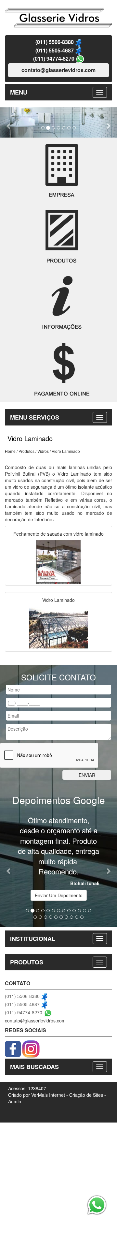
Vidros (43, 451)
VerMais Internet (48, 1095)
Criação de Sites (86, 1095)
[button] (9, 122)
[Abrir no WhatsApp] (80, 58)
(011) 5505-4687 (54, 50)
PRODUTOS (26, 962)
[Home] (58, 17)
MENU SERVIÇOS (34, 417)
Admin (14, 1101)
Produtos (26, 451)
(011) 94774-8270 (53, 58)
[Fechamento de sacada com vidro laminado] (58, 561)
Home (10, 451)
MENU (18, 92)
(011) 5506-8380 (54, 42)
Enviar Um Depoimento (59, 895)
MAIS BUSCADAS (34, 1067)
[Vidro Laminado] (58, 627)
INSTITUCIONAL (32, 938)
